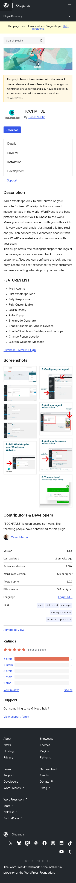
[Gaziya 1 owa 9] (32, 371)
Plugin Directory (13, 16)
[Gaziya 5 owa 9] (32, 446)
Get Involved (48, 769)
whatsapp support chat (59, 619)
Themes (45, 745)
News (7, 745)
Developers (11, 781)
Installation (14, 162)
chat (40, 605)
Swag (45, 788)
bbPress (11, 812)
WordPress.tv (14, 788)
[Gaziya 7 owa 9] (67, 407)
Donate (46, 781)
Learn (7, 769)
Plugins (44, 751)
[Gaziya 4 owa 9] (32, 427)
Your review (11, 690)
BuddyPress (13, 818)
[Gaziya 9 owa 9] (67, 479)
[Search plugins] (41, 40)
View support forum (16, 716)
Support (12, 180)
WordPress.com (16, 799)
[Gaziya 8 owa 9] (67, 443)
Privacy (8, 757)
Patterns (45, 757)
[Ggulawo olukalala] (70, 5)
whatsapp (66, 605)
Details (11, 143)
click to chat (52, 605)
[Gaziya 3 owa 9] (32, 408)
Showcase (46, 738)
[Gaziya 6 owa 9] (67, 371)
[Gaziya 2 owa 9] (32, 390)
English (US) (65, 596)
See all (68, 690)
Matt (8, 806)
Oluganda (18, 834)
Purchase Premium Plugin (20, 350)
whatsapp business (61, 612)
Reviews (12, 152)
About (7, 738)
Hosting (9, 751)
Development (16, 171)
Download (12, 129)
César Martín (36, 117)
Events (44, 775)
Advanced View (14, 629)
